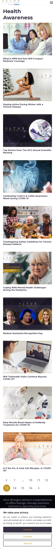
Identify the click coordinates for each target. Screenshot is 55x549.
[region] (27, 528)
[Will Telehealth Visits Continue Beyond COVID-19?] (27, 357)
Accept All (27, 529)
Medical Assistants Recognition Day (23, 333)
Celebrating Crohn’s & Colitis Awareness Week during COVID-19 (25, 197)
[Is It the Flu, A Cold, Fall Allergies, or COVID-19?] (27, 448)
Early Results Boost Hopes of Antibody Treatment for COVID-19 (24, 423)
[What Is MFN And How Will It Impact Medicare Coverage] (27, 39)
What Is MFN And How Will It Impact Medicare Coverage (23, 59)
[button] (51, 2)
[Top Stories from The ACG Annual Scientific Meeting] (27, 130)
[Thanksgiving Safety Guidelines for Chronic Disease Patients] (27, 222)
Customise (27, 536)
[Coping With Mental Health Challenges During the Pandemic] (27, 268)
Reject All (27, 543)
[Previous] (6, 480)
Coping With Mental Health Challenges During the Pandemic (24, 288)
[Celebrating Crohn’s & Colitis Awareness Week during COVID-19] (27, 176)
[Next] (38, 488)
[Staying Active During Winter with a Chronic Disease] (27, 84)
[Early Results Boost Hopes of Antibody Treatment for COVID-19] (27, 403)
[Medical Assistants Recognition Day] (27, 314)
